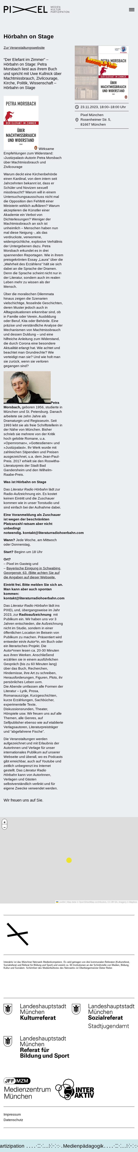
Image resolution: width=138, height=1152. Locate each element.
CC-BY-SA (112, 901)
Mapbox (133, 901)
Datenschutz (13, 1120)
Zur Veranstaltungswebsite (24, 48)
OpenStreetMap (86, 901)
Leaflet (61, 901)
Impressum (12, 1114)
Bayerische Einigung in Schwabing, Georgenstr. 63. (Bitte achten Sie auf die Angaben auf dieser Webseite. (32, 572)
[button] (4, 821)
